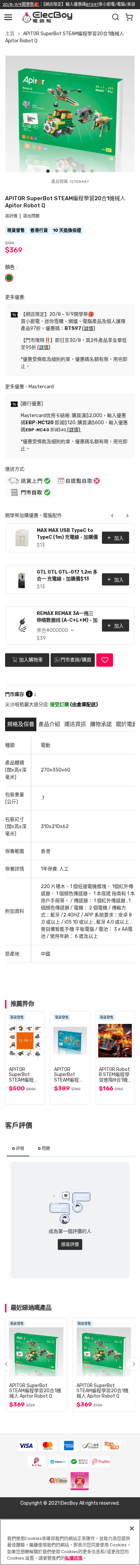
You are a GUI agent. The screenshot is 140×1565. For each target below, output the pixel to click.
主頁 (10, 34)
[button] (133, 1364)
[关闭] (131, 1528)
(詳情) (88, 328)
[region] (70, 1542)
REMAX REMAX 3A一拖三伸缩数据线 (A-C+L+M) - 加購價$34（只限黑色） (67, 617)
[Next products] (127, 515)
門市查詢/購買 (75, 660)
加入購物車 (30, 660)
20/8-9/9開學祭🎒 (21, 4)
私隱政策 (74, 1558)
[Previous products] (112, 515)
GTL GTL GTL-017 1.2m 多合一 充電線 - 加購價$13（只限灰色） (67, 576)
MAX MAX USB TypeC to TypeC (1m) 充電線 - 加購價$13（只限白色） (67, 534)
